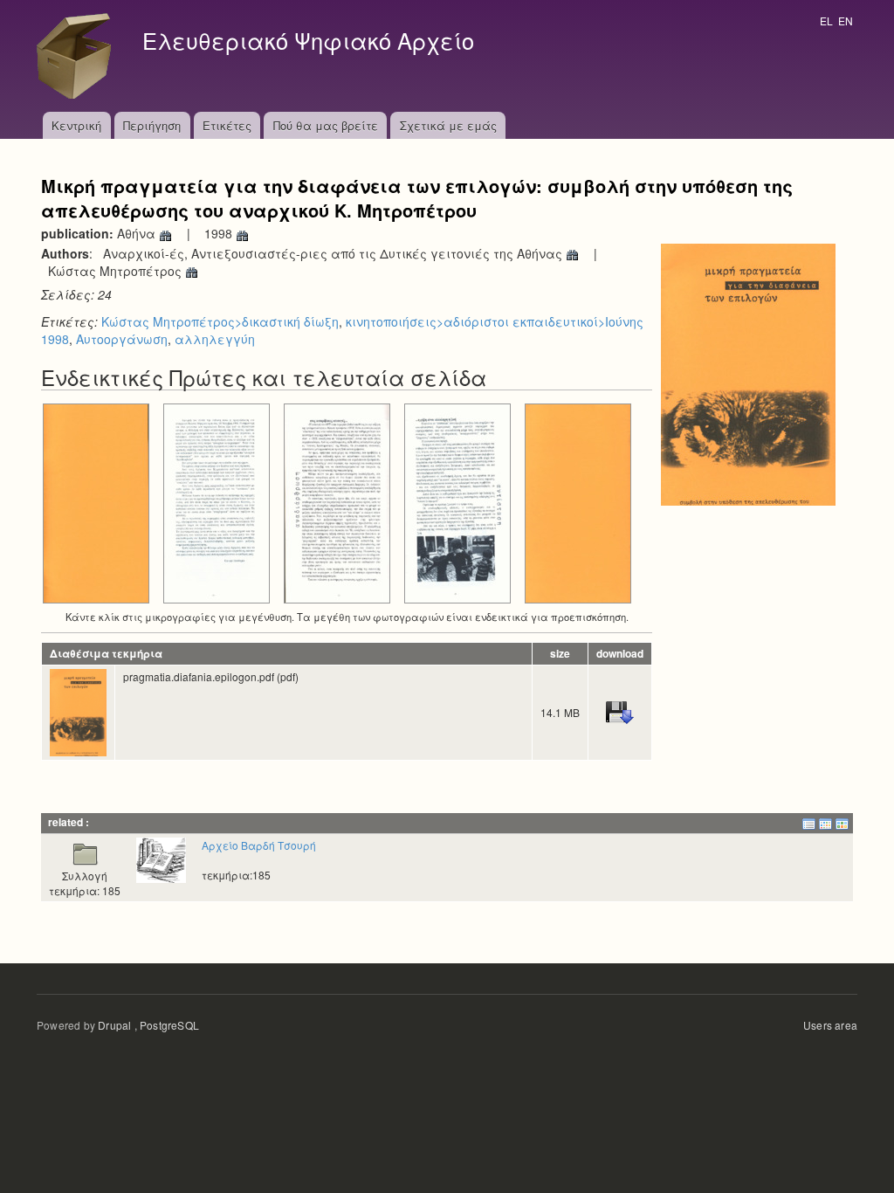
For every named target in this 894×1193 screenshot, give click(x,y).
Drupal (114, 1024)
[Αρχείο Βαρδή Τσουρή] (161, 858)
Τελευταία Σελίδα (578, 603)
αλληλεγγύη (215, 339)
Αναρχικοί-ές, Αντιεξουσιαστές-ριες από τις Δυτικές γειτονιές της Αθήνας (334, 253)
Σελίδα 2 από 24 (96, 603)
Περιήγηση (152, 125)
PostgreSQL (169, 1024)
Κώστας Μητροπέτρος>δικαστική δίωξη (220, 321)
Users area (830, 1024)
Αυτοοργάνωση (122, 339)
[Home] (78, 56)
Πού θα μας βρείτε (325, 125)
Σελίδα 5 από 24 (458, 603)
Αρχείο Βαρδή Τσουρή (259, 845)
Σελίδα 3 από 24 (217, 603)
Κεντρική (76, 125)
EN (845, 20)
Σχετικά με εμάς (448, 125)
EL (826, 20)
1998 (220, 233)
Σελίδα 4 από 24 (337, 603)
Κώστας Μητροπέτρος (116, 270)
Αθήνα (138, 233)
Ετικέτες (227, 125)
